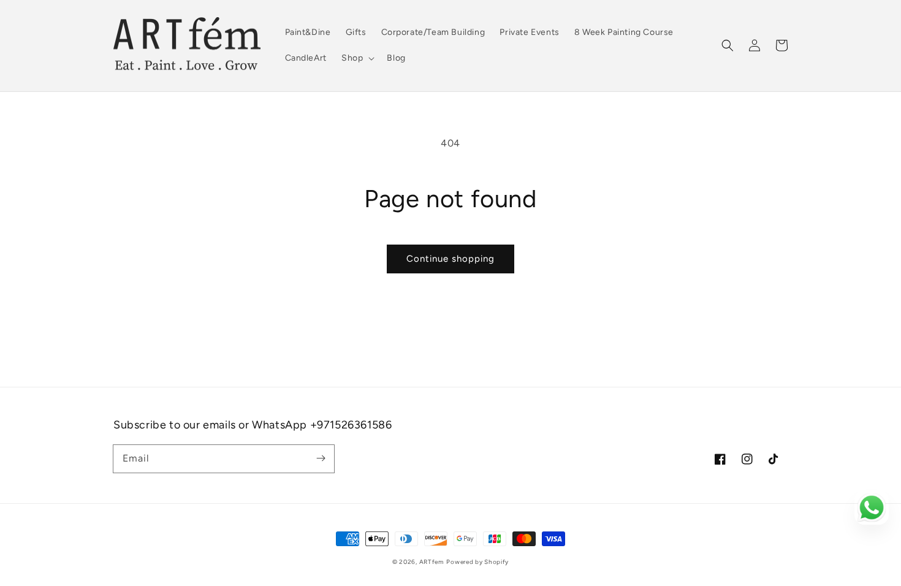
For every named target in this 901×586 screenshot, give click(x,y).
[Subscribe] (320, 458)
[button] (727, 45)
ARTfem (431, 562)
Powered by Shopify (477, 562)
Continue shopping (450, 258)
